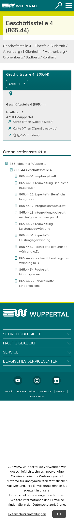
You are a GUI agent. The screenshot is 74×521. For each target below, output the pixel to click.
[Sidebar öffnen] (68, 5)
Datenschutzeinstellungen (27, 514)
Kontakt (9, 391)
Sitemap (60, 391)
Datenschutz (37, 396)
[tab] (11, 94)
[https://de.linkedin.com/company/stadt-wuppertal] (56, 380)
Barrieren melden (26, 391)
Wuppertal (27, 6)
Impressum (46, 391)
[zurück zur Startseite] (8, 5)
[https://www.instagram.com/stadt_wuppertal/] (37, 380)
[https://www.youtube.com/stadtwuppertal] (18, 380)
